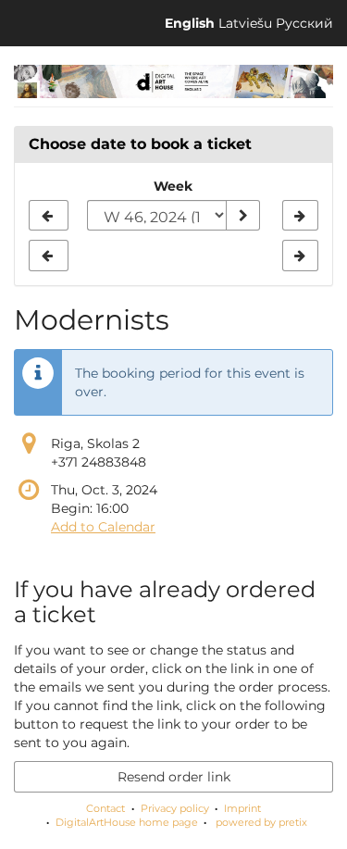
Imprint (242, 808)
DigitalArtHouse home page (127, 822)
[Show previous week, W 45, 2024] (48, 215)
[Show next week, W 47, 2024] (300, 215)
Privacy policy (175, 808)
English (190, 23)
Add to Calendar (103, 526)
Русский (304, 23)
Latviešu (245, 23)
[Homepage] (173, 81)
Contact (105, 808)
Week (173, 186)
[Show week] (242, 215)
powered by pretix (261, 822)
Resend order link (174, 776)
